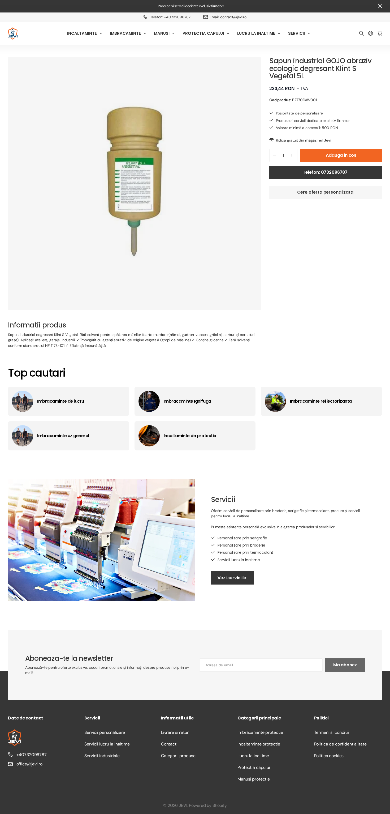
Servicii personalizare (104, 732)
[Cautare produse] (361, 33)
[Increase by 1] (292, 155)
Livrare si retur (175, 732)
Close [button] (380, 6)
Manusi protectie (253, 779)
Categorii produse (178, 755)
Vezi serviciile (232, 578)
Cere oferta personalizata (325, 192)
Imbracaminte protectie (260, 732)
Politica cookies (329, 755)
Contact (168, 744)
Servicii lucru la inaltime (106, 744)
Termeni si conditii (331, 732)
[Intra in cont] (370, 33)
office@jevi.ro (29, 764)
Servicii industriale (101, 755)
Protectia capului (253, 767)
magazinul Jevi (318, 140)
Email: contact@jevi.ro (228, 17)
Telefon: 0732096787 (326, 172)
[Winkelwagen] (379, 33)
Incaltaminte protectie (258, 744)
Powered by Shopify (208, 805)
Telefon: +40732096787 (170, 17)
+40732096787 (31, 754)
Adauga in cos (341, 155)
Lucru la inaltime (253, 755)
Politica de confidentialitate (340, 744)
